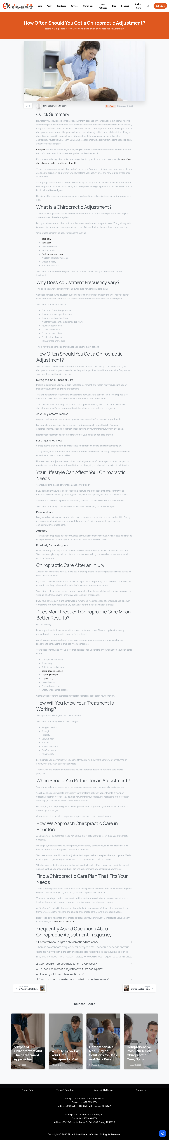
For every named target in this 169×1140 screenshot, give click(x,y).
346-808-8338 (90, 1118)
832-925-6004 (90, 1102)
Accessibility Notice (103, 1090)
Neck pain (46, 242)
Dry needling (47, 678)
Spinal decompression (52, 670)
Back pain (40, 149)
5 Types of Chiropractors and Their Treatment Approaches (28, 1053)
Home (48, 28)
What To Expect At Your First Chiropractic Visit (65, 1055)
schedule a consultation (63, 921)
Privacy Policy (28, 1090)
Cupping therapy (50, 674)
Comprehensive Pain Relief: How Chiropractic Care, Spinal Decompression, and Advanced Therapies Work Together (139, 1053)
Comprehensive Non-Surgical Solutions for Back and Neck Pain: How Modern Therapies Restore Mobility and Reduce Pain (103, 1053)
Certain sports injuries (52, 254)
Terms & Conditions (65, 1090)
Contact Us (140, 1090)
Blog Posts (59, 28)
